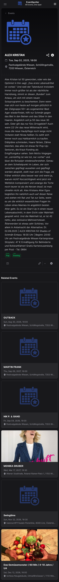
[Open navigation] (5, 4)
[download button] (52, 55)
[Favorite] (7, 263)
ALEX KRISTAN (14, 55)
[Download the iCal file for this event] (51, 263)
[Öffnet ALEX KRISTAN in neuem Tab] (29, 32)
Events (11, 13)
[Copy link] (39, 263)
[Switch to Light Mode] (55, 4)
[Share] (45, 263)
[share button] (48, 55)
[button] (8, 256)
